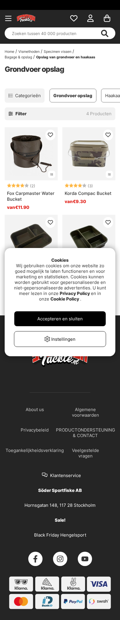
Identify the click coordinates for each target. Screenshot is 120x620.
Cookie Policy (64, 299)
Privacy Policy (75, 293)
